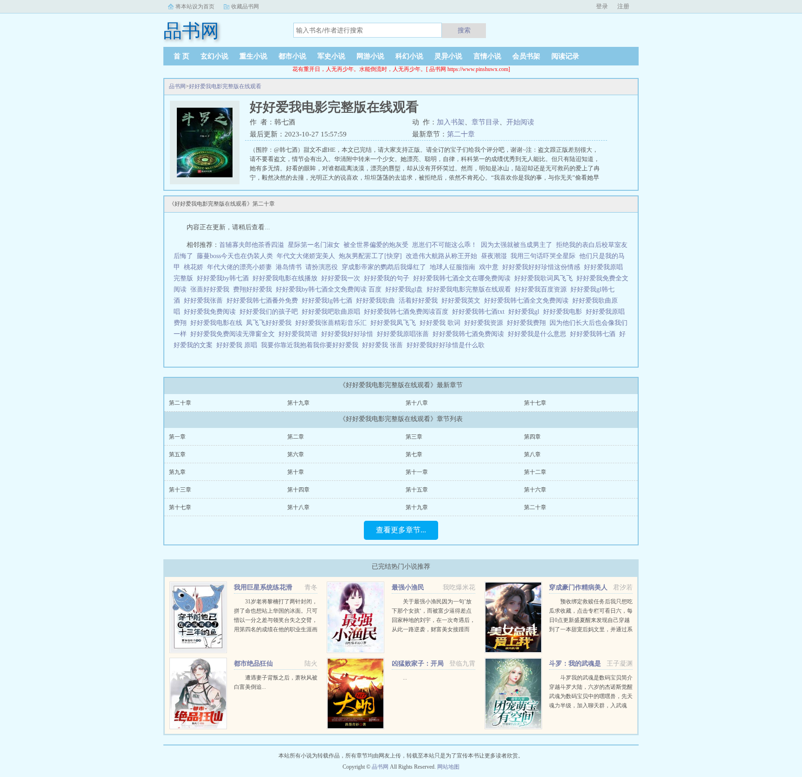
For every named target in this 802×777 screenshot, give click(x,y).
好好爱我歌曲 (377, 300)
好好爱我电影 (564, 311)
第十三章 (180, 489)
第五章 (177, 454)
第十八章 (417, 403)
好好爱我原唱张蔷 (405, 333)
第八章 (532, 454)
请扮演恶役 (321, 267)
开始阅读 (520, 122)
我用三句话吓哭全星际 (543, 256)
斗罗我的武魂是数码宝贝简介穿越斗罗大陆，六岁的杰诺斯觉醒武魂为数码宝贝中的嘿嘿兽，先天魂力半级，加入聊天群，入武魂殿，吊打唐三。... (591, 696)
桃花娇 (193, 267)
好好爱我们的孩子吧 (270, 311)
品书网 (177, 86)
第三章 (414, 437)
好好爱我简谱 (299, 333)
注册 (623, 6)
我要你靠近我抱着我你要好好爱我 (311, 345)
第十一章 (417, 472)
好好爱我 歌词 (442, 322)
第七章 (414, 454)
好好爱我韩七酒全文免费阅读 (528, 300)
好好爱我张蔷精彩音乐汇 (332, 322)
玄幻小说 (214, 56)
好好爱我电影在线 (218, 322)
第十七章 (535, 403)
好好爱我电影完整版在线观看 (225, 86)
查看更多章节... (401, 530)
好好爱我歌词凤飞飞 (545, 278)
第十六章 (535, 489)
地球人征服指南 (452, 267)
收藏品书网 (245, 6)
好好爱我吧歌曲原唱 (333, 311)
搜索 (464, 30)
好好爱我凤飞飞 (395, 322)
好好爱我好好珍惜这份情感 (543, 267)
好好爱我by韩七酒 (224, 278)
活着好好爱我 (420, 300)
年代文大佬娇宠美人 (306, 256)
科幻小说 (409, 56)
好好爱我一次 (342, 278)
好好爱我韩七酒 (594, 333)
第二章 (295, 437)
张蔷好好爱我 (211, 289)
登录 (602, 6)
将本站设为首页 (194, 6)
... (405, 677)
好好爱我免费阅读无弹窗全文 (234, 333)
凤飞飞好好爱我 (270, 322)
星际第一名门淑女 (314, 244)
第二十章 (461, 134)
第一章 (177, 437)
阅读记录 (565, 56)
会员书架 (526, 56)
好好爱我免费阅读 (211, 311)
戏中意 (488, 267)
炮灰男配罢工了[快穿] (370, 256)
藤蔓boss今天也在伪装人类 (235, 256)
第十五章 (417, 489)
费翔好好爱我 (254, 289)
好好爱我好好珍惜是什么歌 (447, 345)
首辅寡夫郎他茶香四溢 (251, 244)
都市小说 (292, 56)
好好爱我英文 (462, 300)
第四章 (532, 437)
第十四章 (298, 489)
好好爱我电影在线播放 (286, 278)
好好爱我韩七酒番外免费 (264, 300)
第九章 (177, 472)
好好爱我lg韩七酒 (329, 300)
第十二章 (535, 472)
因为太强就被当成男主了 (516, 244)
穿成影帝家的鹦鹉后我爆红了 (384, 267)
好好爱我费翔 (528, 322)
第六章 (295, 454)
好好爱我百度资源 (542, 289)
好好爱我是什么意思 (539, 333)
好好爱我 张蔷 (384, 345)
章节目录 (485, 122)
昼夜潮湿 (494, 256)
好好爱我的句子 (388, 278)
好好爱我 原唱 (238, 345)
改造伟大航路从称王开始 (441, 256)
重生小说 (253, 56)
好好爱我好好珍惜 (349, 333)
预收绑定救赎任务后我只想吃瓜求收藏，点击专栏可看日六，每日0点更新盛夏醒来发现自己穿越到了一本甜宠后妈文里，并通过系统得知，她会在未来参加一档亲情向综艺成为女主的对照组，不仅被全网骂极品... (591, 629)
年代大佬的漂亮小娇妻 (239, 267)
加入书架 (451, 122)
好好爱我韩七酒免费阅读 (470, 333)
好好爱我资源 (485, 322)
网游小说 (370, 56)
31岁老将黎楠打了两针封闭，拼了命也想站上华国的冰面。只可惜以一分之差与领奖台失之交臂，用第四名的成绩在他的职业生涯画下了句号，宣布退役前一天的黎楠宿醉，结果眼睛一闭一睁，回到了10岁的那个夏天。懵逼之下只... (275, 629)
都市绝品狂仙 (253, 663)
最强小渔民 (408, 587)
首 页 (181, 56)
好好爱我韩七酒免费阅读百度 (408, 311)
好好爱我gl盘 (406, 289)
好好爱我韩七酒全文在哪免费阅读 (463, 278)
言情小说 (487, 56)
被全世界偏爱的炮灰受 (375, 244)
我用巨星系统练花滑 (263, 587)
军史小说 (331, 56)
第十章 (295, 472)
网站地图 (448, 767)
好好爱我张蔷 (205, 300)
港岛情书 (289, 267)
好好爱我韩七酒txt (480, 311)
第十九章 (298, 403)
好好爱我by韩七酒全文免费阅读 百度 (330, 289)
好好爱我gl (525, 311)
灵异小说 (448, 56)
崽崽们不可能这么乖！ (444, 244)
